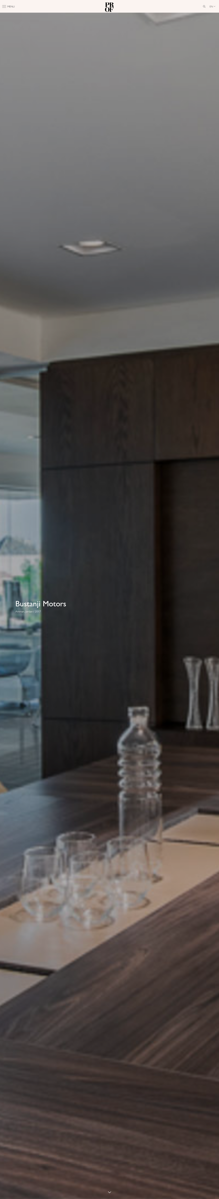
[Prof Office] (109, 6)
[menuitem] (212, 6)
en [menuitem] (211, 6)
